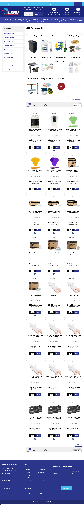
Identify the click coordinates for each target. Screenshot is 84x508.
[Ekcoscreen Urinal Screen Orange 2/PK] (35, 163)
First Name (70, 473)
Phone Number (71, 479)
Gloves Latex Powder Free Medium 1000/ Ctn (54, 336)
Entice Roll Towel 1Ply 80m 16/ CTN (35, 253)
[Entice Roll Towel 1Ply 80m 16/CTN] (35, 245)
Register (54, 4)
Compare (35, 114)
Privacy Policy (43, 469)
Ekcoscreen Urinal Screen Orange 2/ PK (35, 171)
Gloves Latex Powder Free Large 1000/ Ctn (73, 294)
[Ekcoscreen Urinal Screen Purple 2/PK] (54, 163)
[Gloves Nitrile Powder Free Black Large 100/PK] (35, 410)
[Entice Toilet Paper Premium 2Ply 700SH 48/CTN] (35, 286)
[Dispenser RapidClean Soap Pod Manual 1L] (54, 121)
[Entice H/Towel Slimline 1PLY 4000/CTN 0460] (35, 204)
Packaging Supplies (9, 45)
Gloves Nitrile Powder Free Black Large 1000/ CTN (54, 418)
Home (4, 4)
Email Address (56, 473)
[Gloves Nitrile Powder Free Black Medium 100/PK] (73, 410)
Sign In (78, 4)
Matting (6, 49)
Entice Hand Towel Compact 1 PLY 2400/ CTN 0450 (54, 212)
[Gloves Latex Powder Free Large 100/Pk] (54, 286)
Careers (42, 476)
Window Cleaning (8, 65)
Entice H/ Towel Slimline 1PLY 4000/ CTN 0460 (35, 212)
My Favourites (62, 4)
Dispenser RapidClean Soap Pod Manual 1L (54, 129)
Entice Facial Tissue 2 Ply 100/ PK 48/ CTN (73, 171)
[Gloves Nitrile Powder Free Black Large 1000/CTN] (54, 410)
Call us (78, 13)
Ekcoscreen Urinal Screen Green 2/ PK (73, 129)
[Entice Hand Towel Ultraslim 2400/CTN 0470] (73, 204)
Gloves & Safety (8, 53)
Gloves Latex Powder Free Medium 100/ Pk (35, 336)
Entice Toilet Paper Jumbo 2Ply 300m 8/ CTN (73, 253)
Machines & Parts (8, 57)
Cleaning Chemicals (9, 37)
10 (40, 105)
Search (37, 14)
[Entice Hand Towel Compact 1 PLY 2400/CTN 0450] (54, 204)
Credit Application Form (42, 480)
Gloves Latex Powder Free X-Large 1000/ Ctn (73, 377)
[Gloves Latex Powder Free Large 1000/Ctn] (73, 286)
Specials (79, 20)
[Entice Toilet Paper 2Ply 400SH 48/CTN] (54, 245)
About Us (12, 4)
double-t (54, 501)
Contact (19, 4)
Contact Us (28, 472)
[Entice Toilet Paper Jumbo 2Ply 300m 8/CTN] (73, 245)
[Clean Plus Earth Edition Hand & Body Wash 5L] (35, 121)
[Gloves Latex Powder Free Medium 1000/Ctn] (54, 328)
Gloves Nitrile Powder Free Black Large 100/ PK (35, 418)
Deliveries (42, 472)
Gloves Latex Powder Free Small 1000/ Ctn (35, 377)
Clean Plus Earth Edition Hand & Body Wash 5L (35, 129)
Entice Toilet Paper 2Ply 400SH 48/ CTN (54, 253)
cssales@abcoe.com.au (9, 477)
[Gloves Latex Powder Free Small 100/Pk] (73, 328)
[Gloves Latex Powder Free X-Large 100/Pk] (54, 369)
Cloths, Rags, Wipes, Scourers (11, 69)
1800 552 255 (6, 473)
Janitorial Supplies (8, 41)
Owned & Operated (67, 13)
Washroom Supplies (9, 33)
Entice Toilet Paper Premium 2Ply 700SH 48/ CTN (35, 294)
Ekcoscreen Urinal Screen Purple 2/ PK (54, 171)
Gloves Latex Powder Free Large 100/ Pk (54, 294)
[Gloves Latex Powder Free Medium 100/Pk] (35, 328)
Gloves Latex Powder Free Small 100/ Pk (73, 336)
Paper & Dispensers (9, 61)
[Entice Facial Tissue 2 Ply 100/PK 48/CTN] (73, 163)
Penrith (41, 493)
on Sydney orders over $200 (54, 13)
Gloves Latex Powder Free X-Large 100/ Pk (54, 377)
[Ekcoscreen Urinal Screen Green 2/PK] (73, 121)
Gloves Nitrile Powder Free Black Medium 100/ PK (73, 418)
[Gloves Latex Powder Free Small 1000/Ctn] (35, 369)
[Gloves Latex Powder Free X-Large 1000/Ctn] (73, 369)
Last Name (54, 479)
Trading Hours (29, 480)
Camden (28, 493)
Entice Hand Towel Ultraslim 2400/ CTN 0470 (73, 212)
